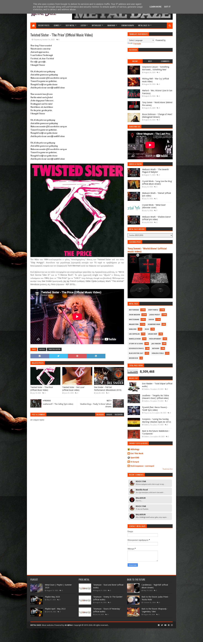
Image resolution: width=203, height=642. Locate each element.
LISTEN (83, 25)
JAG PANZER (156, 344)
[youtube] (165, 625)
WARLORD (132, 329)
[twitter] (162, 625)
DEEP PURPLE (153, 310)
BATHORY (155, 348)
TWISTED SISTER (54, 349)
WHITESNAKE (134, 319)
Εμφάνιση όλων (168, 469)
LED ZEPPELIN (134, 334)
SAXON (151, 319)
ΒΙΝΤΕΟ (42, 349)
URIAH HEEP (152, 334)
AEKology (134, 449)
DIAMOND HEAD (154, 324)
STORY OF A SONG (136, 344)
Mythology (96, 25)
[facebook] (158, 625)
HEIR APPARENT (155, 339)
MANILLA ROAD (135, 339)
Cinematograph (127, 25)
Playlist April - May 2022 (55, 609)
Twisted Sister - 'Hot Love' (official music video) (73, 388)
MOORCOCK (133, 358)
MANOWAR (111, 25)
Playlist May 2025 (52, 597)
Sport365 (134, 457)
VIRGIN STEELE (158, 353)
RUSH (147, 329)
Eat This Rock (136, 453)
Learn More (155, 7)
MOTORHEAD (134, 310)
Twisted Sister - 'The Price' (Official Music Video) (41, 388)
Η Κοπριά (134, 462)
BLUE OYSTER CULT (136, 353)
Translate (137, 44)
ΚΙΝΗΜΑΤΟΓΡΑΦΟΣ (136, 348)
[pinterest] (168, 625)
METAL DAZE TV (144, 25)
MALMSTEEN (134, 324)
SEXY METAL (70, 25)
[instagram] (172, 625)
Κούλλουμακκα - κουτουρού (142, 466)
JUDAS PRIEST (154, 315)
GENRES (56, 25)
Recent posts (43, 25)
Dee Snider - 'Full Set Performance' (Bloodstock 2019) (107, 388)
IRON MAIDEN (134, 315)
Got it (167, 7)
